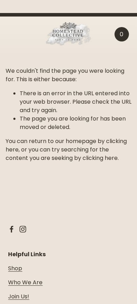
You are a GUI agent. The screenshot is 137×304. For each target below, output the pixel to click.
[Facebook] (11, 229)
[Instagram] (22, 229)
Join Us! (18, 296)
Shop (15, 268)
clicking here (100, 158)
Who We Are (25, 282)
